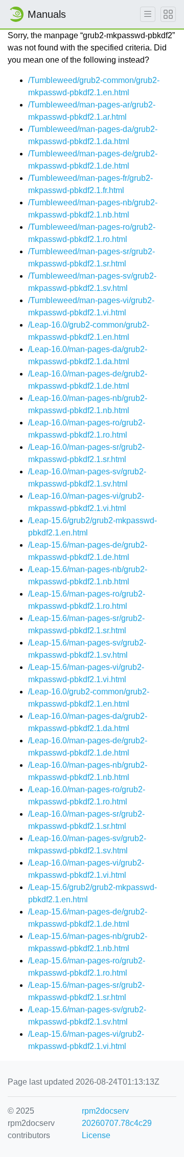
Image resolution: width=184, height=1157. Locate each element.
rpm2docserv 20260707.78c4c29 (117, 1117)
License (96, 1135)
